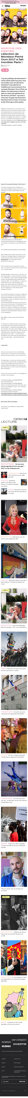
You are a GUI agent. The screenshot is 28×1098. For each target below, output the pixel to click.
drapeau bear (4, 259)
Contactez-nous (17, 1058)
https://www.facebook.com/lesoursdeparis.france (14, 393)
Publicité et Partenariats (18, 1066)
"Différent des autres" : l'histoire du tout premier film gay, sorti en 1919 (13, 934)
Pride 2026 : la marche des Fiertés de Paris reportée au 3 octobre (17, 491)
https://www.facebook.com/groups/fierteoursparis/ (14, 395)
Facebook (3, 1062)
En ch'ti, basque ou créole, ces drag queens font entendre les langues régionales (14, 979)
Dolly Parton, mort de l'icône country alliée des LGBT (17, 475)
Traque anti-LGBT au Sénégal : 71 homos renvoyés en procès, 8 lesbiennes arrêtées (13, 845)
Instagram (4, 1058)
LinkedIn (3, 1066)
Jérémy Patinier (6, 65)
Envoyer (22, 1081)
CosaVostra (12, 1090)
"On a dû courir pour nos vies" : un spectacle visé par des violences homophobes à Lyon (14, 800)
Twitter (3, 1070)
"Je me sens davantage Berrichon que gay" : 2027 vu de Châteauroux (13, 466)
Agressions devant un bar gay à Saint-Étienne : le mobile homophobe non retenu (14, 582)
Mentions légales (17, 1062)
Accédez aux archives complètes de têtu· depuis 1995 (10, 2)
